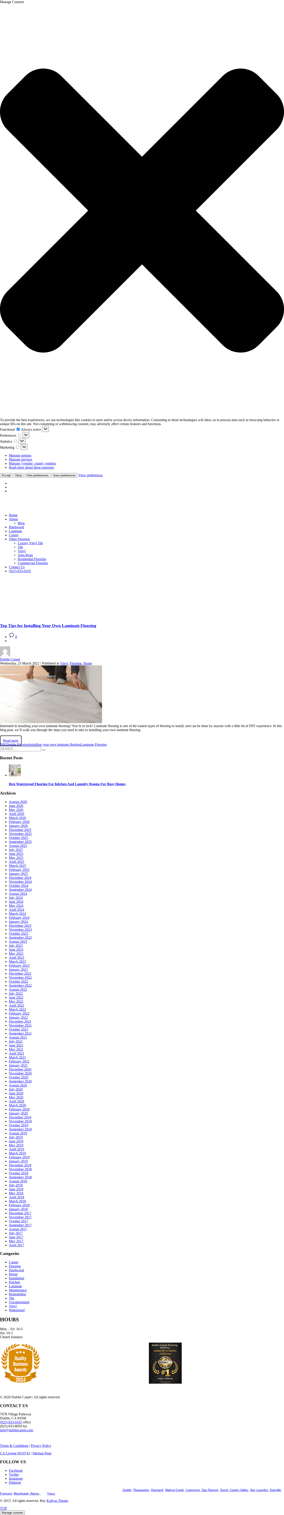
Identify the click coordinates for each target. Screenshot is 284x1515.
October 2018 (18, 1173)
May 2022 (16, 1001)
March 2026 (17, 818)
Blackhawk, (22, 1493)
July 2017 (16, 1233)
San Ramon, (210, 1490)
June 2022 (16, 997)
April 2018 (16, 1197)
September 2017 (20, 1225)
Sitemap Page (41, 1453)
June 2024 (16, 901)
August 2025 (18, 846)
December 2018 (20, 1165)
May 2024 (16, 905)
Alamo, (35, 1493)
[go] (43, 750)
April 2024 (16, 909)
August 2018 (18, 1181)
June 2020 (16, 1093)
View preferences (37, 475)
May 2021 (16, 1049)
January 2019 (18, 1161)
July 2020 (16, 1089)
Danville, (276, 1490)
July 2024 (16, 898)
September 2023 (20, 937)
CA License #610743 (15, 1453)
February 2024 (19, 917)
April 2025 (16, 862)
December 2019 (20, 1117)
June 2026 (16, 806)
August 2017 (18, 1229)
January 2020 (18, 1113)
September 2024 (20, 890)
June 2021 (16, 1045)
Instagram (16, 1478)
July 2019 (16, 1137)
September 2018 (20, 1177)
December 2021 (20, 1021)
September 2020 (20, 1081)
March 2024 (17, 913)
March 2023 (17, 961)
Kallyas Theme (57, 1501)
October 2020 (18, 1077)
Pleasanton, (141, 1490)
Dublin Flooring (17, 744)
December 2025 (20, 830)
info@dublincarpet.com (16, 1430)
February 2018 (19, 1205)
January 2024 (18, 921)
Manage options (20, 455)
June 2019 (16, 1141)
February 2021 (19, 1061)
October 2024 (18, 886)
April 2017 (16, 1245)
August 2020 (18, 1085)
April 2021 (16, 1053)
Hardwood (16, 1270)
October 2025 (18, 838)
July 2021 (16, 1041)
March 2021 (17, 1057)
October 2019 (18, 1125)
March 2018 (17, 1201)
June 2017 (16, 1237)
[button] (142, 211)
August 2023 (18, 941)
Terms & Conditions (14, 1446)
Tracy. (51, 1493)
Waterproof (17, 1310)
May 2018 (16, 1193)
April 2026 (16, 814)
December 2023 (20, 925)
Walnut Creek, (175, 1490)
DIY (3, 744)
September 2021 (20, 1033)
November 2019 (20, 1121)
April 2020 (16, 1101)
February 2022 (19, 1013)
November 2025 (20, 834)
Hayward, (157, 1490)
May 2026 (16, 810)
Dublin (127, 1490)
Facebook (16, 1470)
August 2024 (18, 894)
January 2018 (18, 1209)
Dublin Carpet (10, 659)
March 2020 (17, 1105)
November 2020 (20, 1073)
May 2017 (16, 1241)
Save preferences (64, 475)
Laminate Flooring (94, 744)
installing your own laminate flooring (55, 744)
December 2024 (20, 878)
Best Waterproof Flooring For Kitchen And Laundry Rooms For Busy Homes (67, 784)
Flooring (76, 663)
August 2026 (18, 802)
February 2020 (19, 1109)
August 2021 (18, 1037)
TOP (3, 1508)
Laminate (15, 1286)
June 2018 (16, 1189)
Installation (16, 1278)
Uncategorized (19, 1302)
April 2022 (16, 1005)
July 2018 (16, 1185)
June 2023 (16, 949)
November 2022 (20, 977)
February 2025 (19, 870)
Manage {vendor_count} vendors (32, 463)
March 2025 (17, 866)
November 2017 (20, 1217)
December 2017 (20, 1213)
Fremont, (6, 1493)
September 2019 (20, 1129)
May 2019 (16, 1145)
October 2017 (18, 1221)
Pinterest (15, 1482)
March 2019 (17, 1153)
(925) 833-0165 (11, 1422)
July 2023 (16, 945)
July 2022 (16, 993)
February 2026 (19, 822)
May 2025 (16, 858)
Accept (6, 475)
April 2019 (16, 1149)
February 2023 (19, 965)
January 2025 (18, 874)
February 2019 (19, 1157)
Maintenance (18, 1290)
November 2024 (20, 882)
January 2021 (18, 1065)
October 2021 (18, 1029)
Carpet (13, 1262)
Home (87, 663)
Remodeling (17, 1294)
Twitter (14, 1474)
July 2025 (16, 850)
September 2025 (20, 842)
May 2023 (16, 953)
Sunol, (224, 1490)
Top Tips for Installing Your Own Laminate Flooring (48, 625)
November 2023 (20, 929)
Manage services (20, 459)
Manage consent (12, 1512)
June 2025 (16, 854)
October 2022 (18, 981)
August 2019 (18, 1133)
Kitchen (14, 1282)
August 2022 (18, 989)
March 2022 (17, 1009)
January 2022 (18, 1017)
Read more (10, 740)
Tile (11, 1298)
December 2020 (20, 1069)
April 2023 (16, 957)
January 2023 (18, 969)
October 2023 (18, 933)
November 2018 (20, 1169)
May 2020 (16, 1097)
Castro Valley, (239, 1490)
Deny (18, 475)
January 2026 (18, 826)
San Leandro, (259, 1490)
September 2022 (20, 985)
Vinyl (64, 663)
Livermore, (193, 1490)
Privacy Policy (41, 1446)
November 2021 (20, 1025)
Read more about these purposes (31, 467)
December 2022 (20, 973)
